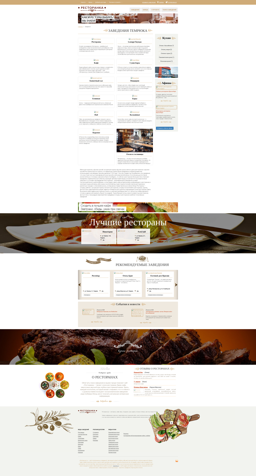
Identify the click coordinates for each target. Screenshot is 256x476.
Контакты (95, 434)
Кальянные (135, 115)
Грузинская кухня (113, 450)
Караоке (96, 133)
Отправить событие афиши (164, 128)
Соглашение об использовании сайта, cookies (137, 435)
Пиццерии (134, 81)
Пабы (79, 448)
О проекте (155, 10)
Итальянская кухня (113, 434)
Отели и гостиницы (134, 154)
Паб (96, 115)
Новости (83, 2)
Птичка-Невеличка (141, 387)
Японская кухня (113, 436)
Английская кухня (113, 448)
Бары (134, 99)
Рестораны (96, 42)
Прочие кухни (112, 452)
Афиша (90, 2)
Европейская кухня (114, 432)
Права (94, 438)
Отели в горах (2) (166, 53)
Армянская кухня (113, 446)
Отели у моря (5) (166, 49)
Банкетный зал (96, 81)
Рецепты (126, 433)
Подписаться (172, 2)
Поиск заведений (169, 10)
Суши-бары (135, 63)
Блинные (80, 444)
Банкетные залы (82, 440)
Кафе (96, 63)
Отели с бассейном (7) (166, 45)
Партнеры (95, 436)
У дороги (137, 381)
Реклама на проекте (114, 2)
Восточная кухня (113, 438)
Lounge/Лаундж (135, 42)
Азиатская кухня (113, 444)
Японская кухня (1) (166, 61)
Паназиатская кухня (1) (166, 57)
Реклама (95, 440)
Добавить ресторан (100, 2)
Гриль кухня (111, 440)
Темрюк (161, 2)
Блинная (96, 99)
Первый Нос (138, 372)
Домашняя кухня (113, 442)
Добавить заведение (149, 2)
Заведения (135, 10)
